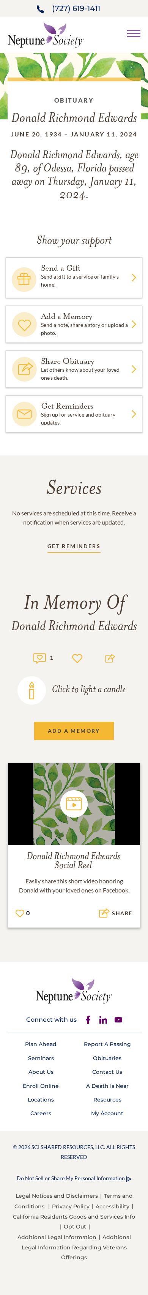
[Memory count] (39, 657)
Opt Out (75, 1226)
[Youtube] (118, 1020)
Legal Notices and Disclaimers (57, 1195)
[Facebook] (88, 1020)
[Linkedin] (103, 1020)
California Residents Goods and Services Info (74, 1216)
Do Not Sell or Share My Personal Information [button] (71, 1178)
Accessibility (112, 1206)
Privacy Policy (71, 1206)
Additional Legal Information (56, 1237)
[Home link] (46, 34)
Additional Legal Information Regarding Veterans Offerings (76, 1247)
